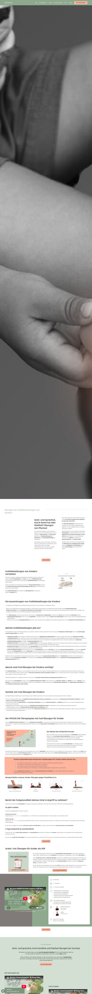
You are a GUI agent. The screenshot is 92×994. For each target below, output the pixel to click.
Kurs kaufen (17, 816)
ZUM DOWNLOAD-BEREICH (59, 870)
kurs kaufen (46, 560)
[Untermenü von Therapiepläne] (46, 2)
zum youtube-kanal (46, 964)
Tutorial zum (17, 911)
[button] (3, 991)
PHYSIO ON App (15, 820)
